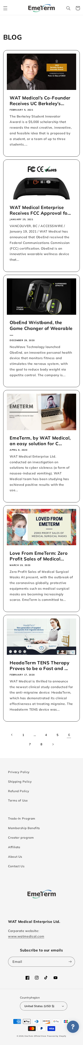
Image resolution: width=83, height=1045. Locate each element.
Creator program (21, 837)
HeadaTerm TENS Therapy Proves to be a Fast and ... (40, 665)
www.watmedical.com (26, 936)
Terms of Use (18, 800)
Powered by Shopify (56, 1036)
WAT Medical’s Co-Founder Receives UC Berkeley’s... (40, 100)
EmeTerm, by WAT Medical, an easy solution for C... (40, 440)
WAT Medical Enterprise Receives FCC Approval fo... (40, 210)
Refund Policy (18, 791)
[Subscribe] (70, 962)
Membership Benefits (24, 828)
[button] (5, 8)
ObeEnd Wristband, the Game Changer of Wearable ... (41, 328)
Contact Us (16, 866)
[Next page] (53, 744)
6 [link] (69, 735)
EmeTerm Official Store (35, 1036)
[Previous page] (12, 734)
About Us (15, 857)
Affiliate (14, 847)
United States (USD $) (39, 1006)
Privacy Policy (19, 772)
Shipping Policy (20, 781)
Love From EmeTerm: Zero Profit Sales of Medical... (38, 556)
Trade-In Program (21, 818)
